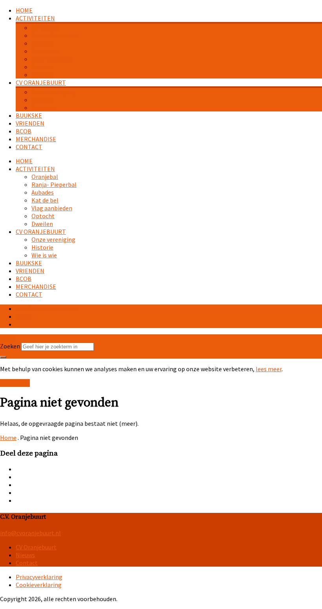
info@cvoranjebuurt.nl (46, 308)
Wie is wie (44, 107)
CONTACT (29, 147)
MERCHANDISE (36, 139)
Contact (27, 563)
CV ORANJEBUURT (41, 82)
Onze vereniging (53, 92)
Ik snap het (15, 383)
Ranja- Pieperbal (54, 35)
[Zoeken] (3, 357)
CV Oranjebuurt (36, 547)
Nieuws (25, 555)
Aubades (42, 43)
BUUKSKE (29, 115)
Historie (42, 100)
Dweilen (42, 74)
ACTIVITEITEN (35, 18)
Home (8, 437)
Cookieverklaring (39, 585)
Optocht (43, 67)
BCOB (23, 131)
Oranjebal (44, 27)
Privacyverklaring (39, 577)
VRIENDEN (30, 123)
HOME (24, 10)
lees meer (269, 369)
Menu (23, 316)
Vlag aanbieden (51, 59)
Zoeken (10, 346)
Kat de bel (45, 51)
